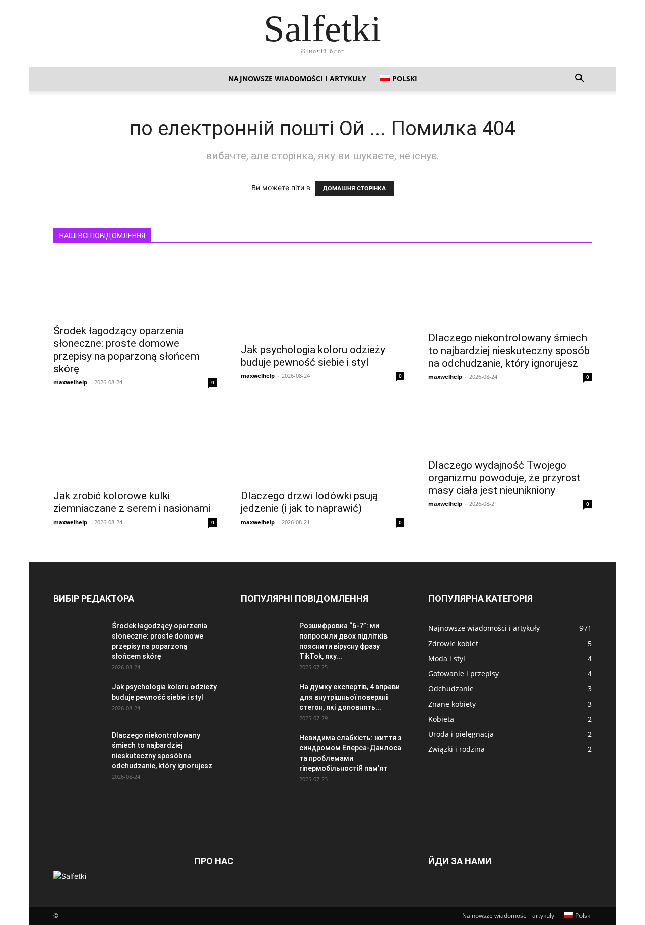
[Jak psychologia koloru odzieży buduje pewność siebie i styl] (322, 296)
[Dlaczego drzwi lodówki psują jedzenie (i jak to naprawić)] (322, 442)
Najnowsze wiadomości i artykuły (297, 78)
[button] (579, 79)
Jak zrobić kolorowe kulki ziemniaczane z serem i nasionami (131, 502)
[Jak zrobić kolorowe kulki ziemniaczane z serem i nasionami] (135, 442)
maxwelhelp (70, 382)
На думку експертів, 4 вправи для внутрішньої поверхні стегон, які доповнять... (349, 697)
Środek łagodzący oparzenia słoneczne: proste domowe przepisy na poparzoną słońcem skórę (126, 350)
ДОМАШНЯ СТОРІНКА (354, 188)
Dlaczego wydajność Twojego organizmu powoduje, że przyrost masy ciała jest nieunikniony (504, 477)
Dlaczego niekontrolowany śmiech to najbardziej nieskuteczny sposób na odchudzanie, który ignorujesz (509, 350)
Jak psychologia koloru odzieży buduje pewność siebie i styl (313, 355)
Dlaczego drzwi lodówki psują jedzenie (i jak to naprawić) (309, 502)
